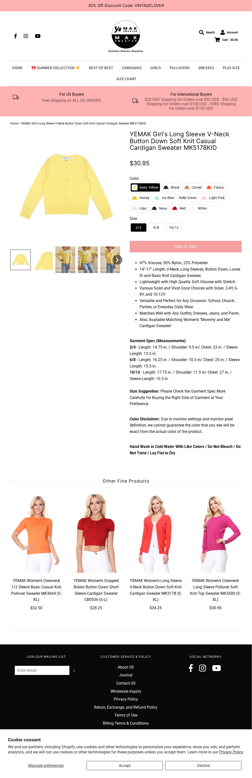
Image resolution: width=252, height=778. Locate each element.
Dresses (206, 68)
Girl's (155, 68)
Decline (203, 765)
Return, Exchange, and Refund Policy (126, 707)
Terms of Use (125, 715)
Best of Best (101, 68)
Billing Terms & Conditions (126, 723)
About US (126, 667)
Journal (125, 675)
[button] (20, 260)
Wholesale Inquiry (125, 691)
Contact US (126, 683)
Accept (125, 765)
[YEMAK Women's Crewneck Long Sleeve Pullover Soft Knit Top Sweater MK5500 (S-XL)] (215, 533)
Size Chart (126, 79)
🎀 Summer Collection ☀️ (55, 68)
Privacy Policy (231, 752)
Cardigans (132, 68)
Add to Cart (185, 246)
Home (17, 68)
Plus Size (231, 68)
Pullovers (180, 68)
